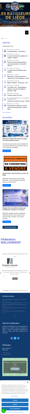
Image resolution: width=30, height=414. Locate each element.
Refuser (15, 404)
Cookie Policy (9, 412)
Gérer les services (14, 396)
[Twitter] (15, 338)
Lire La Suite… (6, 150)
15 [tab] (18, 290)
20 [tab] (23, 290)
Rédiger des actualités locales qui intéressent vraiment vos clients (14, 209)
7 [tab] (9, 290)
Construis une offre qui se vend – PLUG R (18, 101)
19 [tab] (22, 290)
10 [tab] (12, 290)
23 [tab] (26, 290)
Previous (0, 273)
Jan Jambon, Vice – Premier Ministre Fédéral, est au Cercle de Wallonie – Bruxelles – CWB (16, 89)
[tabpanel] (15, 266)
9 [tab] (11, 290)
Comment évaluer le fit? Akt (14, 95)
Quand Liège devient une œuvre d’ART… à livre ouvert (13, 307)
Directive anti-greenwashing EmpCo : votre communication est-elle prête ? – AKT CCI (17, 63)
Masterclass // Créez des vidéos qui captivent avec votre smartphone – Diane (18, 77)
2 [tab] (4, 290)
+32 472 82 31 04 (6, 352)
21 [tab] (24, 290)
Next (29, 273)
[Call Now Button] (4, 411)
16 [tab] (19, 290)
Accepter (15, 400)
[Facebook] (11, 338)
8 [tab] (10, 290)
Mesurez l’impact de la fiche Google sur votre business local (15, 139)
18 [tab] (21, 290)
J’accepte (15, 369)
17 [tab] (20, 290)
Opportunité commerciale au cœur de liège (15, 174)
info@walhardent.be (6, 354)
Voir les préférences (15, 408)
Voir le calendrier (7, 112)
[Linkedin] (18, 338)
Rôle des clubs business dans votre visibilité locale (13, 311)
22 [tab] (25, 290)
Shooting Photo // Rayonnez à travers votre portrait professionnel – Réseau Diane (17, 107)
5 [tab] (7, 290)
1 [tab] (3, 290)
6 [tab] (8, 290)
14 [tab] (17, 290)
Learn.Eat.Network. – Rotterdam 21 (16, 51)
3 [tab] (5, 290)
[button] (27, 382)
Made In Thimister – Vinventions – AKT (17, 82)
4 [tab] (6, 290)
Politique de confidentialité (17, 412)
